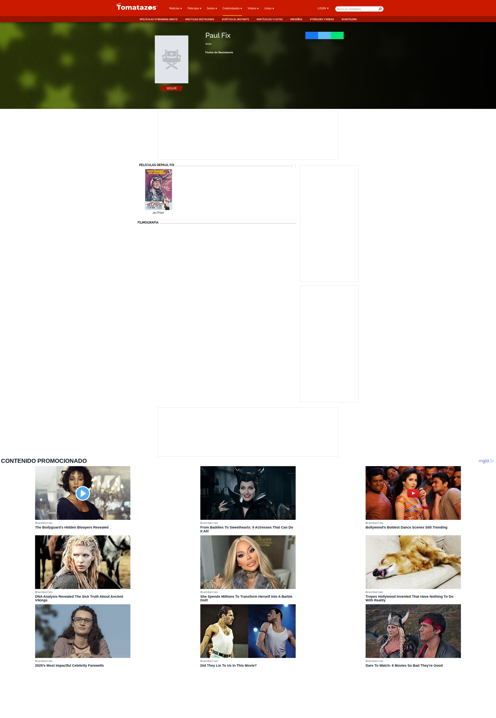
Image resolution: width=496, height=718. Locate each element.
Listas (268, 8)
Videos (252, 8)
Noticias (174, 8)
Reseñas (297, 19)
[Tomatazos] (135, 8)
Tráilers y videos (323, 19)
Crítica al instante (236, 19)
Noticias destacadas (200, 19)
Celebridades (231, 8)
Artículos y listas (270, 19)
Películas (194, 8)
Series (211, 8)
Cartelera (350, 19)
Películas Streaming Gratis (159, 19)
